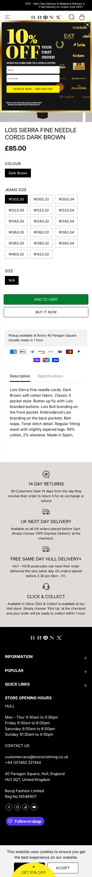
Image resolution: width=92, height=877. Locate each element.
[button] (88, 25)
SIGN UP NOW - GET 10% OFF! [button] (33, 89)
